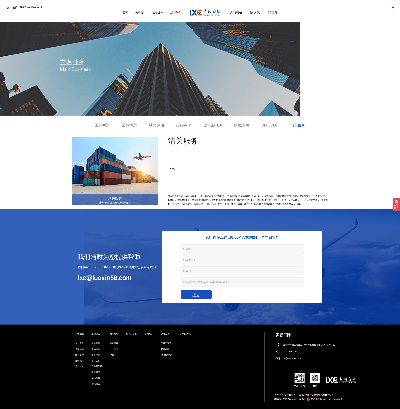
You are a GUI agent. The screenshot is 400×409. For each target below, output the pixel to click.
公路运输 (95, 360)
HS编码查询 (166, 354)
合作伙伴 (79, 360)
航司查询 (165, 348)
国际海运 (95, 348)
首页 (125, 12)
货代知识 (255, 12)
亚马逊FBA (96, 366)
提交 (196, 294)
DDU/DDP (96, 377)
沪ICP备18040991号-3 (294, 399)
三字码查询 (166, 343)
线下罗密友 (236, 12)
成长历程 (79, 354)
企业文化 (79, 343)
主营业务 (158, 12)
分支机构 (79, 366)
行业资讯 (114, 348)
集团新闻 (114, 343)
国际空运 (95, 343)
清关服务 (95, 383)
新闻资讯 (175, 12)
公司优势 (79, 348)
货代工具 (272, 12)
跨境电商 (95, 372)
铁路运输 (95, 354)
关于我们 (140, 12)
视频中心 (114, 354)
